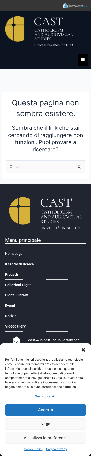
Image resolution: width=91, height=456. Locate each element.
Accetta (45, 409)
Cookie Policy (33, 449)
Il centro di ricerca (19, 264)
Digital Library (16, 295)
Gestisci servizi (45, 396)
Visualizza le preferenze (46, 437)
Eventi (10, 305)
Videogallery (15, 326)
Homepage (14, 254)
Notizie (11, 316)
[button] (83, 349)
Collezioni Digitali (19, 285)
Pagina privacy (56, 449)
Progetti (11, 274)
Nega (45, 423)
